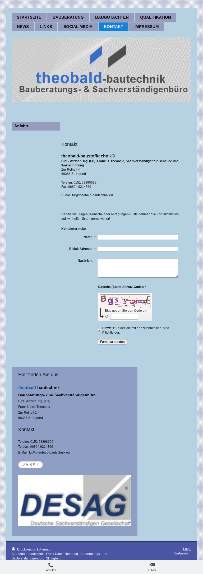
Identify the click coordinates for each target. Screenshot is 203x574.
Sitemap (44, 549)
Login (187, 549)
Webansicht (182, 553)
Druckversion (26, 549)
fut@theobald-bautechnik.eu (49, 452)
